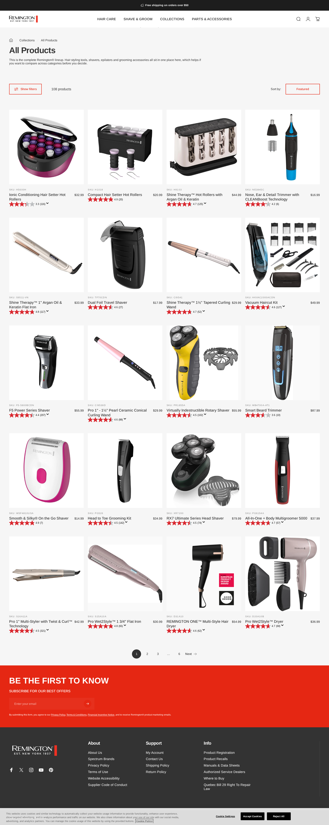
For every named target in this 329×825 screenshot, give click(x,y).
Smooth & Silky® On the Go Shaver (39, 518)
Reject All (278, 816)
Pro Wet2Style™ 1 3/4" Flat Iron (114, 621)
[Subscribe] (87, 703)
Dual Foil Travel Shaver (107, 302)
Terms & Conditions (76, 714)
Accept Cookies (252, 816)
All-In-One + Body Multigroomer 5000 (276, 518)
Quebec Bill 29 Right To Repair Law (227, 787)
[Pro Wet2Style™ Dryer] (282, 573)
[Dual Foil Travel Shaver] (125, 255)
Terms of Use (98, 772)
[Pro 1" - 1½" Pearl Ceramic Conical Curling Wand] (125, 362)
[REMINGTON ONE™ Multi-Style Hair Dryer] (204, 573)
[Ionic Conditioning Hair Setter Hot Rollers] (46, 147)
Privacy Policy (58, 714)
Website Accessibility (104, 778)
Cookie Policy (144, 821)
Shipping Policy (157, 765)
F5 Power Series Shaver (29, 410)
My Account (155, 753)
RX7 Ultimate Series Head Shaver (195, 518)
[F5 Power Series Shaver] (46, 362)
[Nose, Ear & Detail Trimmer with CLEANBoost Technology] (282, 147)
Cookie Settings (225, 816)
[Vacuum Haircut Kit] (282, 255)
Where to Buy (214, 778)
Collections (27, 40)
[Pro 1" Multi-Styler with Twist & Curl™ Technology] (46, 573)
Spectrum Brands (101, 759)
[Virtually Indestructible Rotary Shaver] (204, 362)
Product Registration (219, 753)
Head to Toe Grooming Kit (109, 518)
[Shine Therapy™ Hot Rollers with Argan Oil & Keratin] (204, 147)
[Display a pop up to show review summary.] (48, 204)
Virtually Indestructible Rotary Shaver (198, 410)
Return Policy (156, 772)
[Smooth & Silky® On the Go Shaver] (46, 470)
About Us (95, 753)
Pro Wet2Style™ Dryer (264, 621)
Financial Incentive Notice (101, 714)
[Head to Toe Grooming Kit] (125, 470)
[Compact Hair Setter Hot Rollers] (125, 147)
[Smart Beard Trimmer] (282, 362)
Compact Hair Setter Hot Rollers (115, 195)
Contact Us (154, 759)
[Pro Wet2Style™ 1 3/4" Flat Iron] (125, 573)
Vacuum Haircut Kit (261, 302)
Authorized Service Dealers (224, 772)
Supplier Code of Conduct (107, 785)
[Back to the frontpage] (11, 40)
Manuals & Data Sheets (222, 765)
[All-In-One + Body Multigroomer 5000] (282, 470)
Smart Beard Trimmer (263, 410)
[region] (164, 816)
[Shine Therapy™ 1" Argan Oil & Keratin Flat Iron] (46, 255)
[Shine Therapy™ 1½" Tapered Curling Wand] (204, 255)
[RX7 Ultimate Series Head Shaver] (204, 470)
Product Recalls (216, 759)
